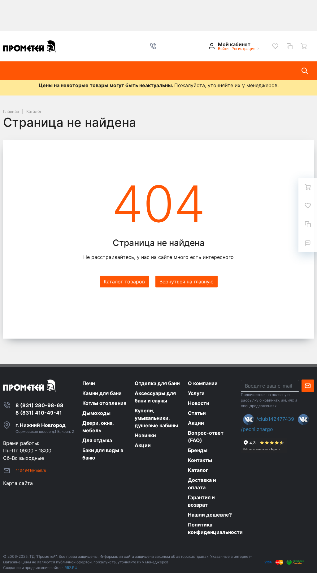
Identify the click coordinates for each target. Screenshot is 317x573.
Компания (73, 71)
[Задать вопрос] (307, 242)
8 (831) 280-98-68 (39, 405)
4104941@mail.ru (30, 470)
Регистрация (243, 48)
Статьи (163, 71)
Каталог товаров (29, 71)
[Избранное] (275, 46)
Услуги (104, 71)
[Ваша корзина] (303, 46)
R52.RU (70, 567)
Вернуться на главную (186, 281)
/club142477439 (275, 419)
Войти (223, 48)
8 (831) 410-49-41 (38, 413)
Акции (190, 71)
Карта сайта (18, 483)
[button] (153, 46)
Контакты (221, 71)
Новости (133, 71)
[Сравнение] (289, 46)
